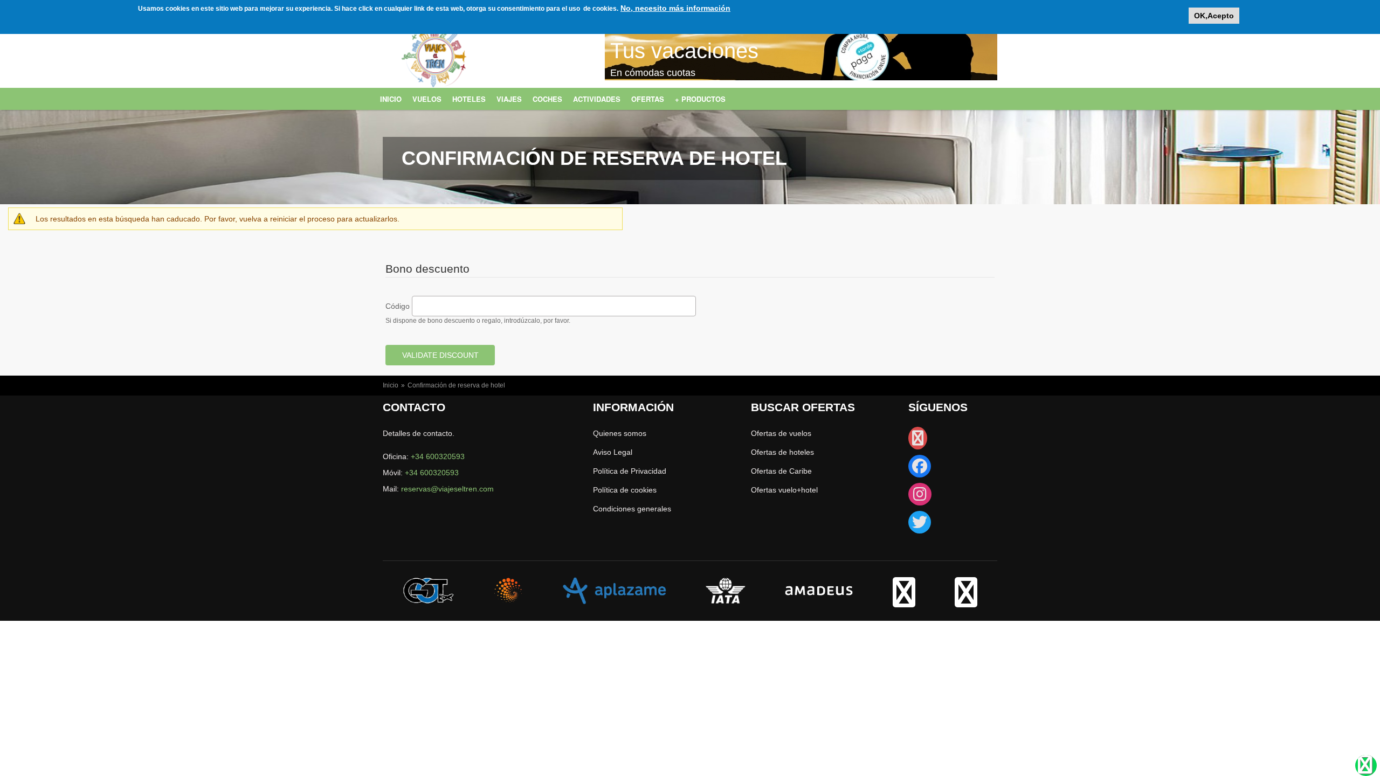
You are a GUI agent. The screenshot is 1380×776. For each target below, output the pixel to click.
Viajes (509, 99)
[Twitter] (919, 525)
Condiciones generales (632, 508)
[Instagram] (920, 497)
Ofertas (647, 99)
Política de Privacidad (629, 471)
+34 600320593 (438, 456)
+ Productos (700, 99)
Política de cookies (625, 490)
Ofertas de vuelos (781, 433)
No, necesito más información (675, 8)
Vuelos (426, 99)
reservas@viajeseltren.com (447, 488)
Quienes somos (619, 433)
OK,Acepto (1214, 15)
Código (397, 306)
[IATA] (726, 590)
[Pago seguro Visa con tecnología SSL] (904, 601)
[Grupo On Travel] (428, 590)
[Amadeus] (819, 590)
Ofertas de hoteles (782, 452)
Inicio (391, 99)
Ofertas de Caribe (781, 471)
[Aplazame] (614, 590)
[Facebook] (919, 469)
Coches (547, 99)
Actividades (596, 99)
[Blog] (917, 440)
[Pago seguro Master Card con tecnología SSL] (966, 601)
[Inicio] (434, 68)
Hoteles (469, 99)
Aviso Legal (612, 452)
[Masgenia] (508, 590)
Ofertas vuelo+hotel (784, 490)
